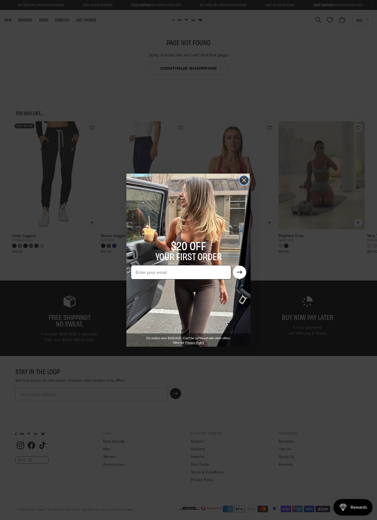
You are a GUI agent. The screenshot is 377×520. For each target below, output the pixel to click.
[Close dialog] (244, 180)
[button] (239, 272)
